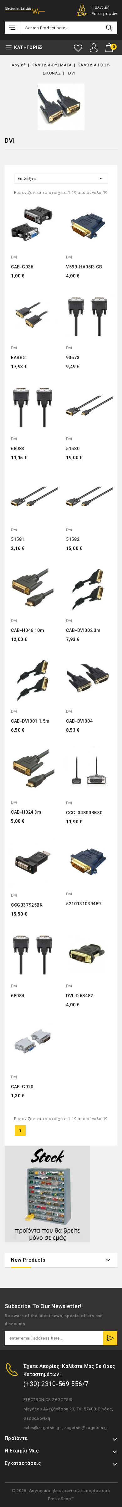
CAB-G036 (22, 266)
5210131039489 (83, 903)
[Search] (109, 28)
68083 (17, 448)
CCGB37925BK (27, 905)
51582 (72, 539)
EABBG (18, 357)
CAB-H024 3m (26, 812)
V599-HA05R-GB (84, 266)
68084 (17, 995)
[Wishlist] (78, 48)
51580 (72, 448)
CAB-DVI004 (79, 721)
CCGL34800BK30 (84, 812)
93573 (72, 357)
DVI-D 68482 (79, 995)
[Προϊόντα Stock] (47, 1194)
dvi (14, 257)
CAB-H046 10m (27, 630)
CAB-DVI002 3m (83, 630)
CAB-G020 (22, 1086)
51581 (17, 539)
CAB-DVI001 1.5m (30, 721)
